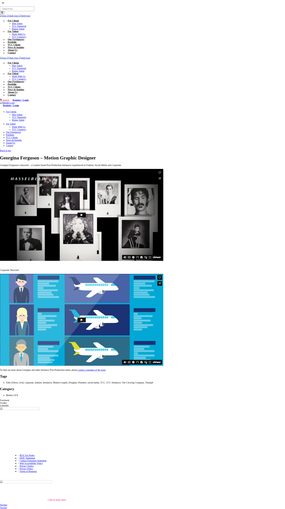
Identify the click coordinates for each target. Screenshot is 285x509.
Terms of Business (28, 471)
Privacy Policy (26, 468)
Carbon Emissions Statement (33, 460)
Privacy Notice (27, 466)
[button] (142, 400)
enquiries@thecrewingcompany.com (17, 449)
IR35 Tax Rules (27, 455)
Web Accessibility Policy (31, 463)
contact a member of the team (91, 370)
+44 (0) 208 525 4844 (10, 443)
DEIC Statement (27, 458)
